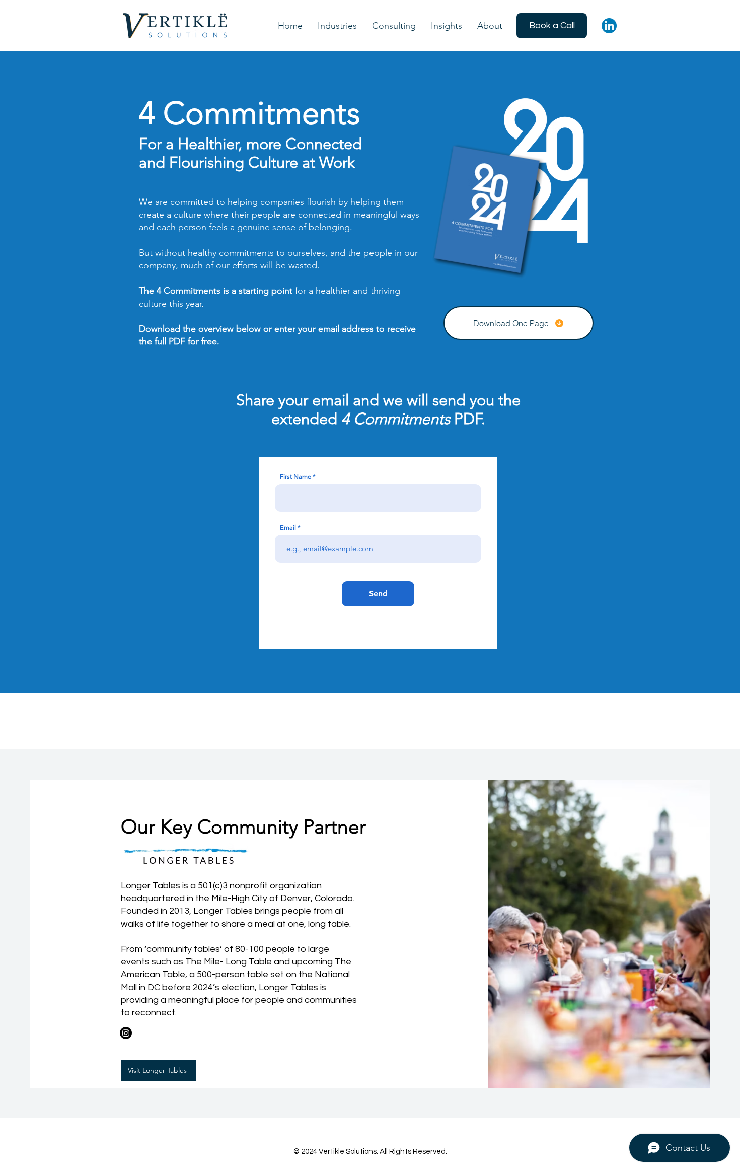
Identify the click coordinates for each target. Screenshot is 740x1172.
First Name (295, 476)
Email (288, 527)
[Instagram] (126, 1033)
